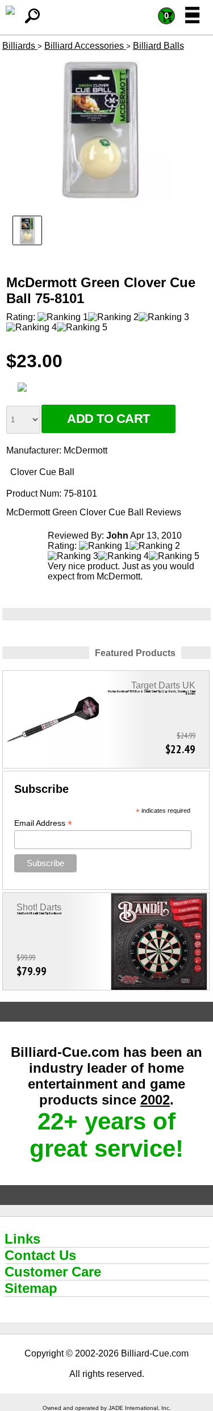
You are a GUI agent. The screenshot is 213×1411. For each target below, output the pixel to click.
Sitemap (31, 1288)
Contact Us (40, 1255)
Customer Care (53, 1271)
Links (22, 1238)
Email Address (43, 823)
